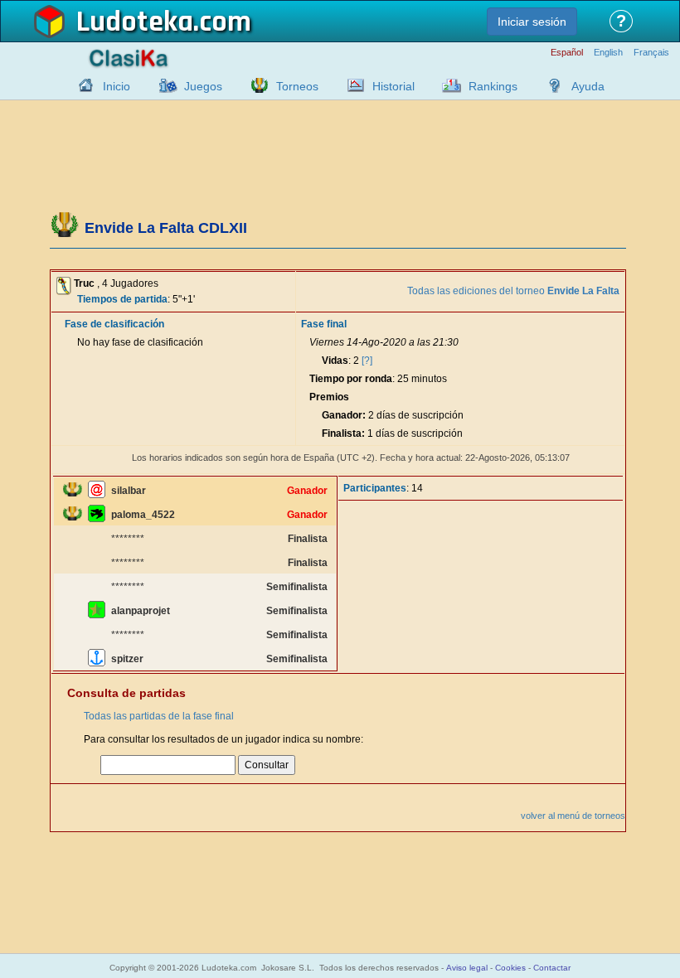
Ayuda (588, 86)
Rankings (493, 86)
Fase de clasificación (114, 324)
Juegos (203, 86)
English (608, 52)
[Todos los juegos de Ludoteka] (163, 85)
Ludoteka (134, 22)
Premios (329, 397)
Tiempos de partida (122, 299)
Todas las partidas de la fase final (159, 716)
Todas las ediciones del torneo (513, 291)
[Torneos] (255, 85)
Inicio (116, 86)
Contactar (552, 967)
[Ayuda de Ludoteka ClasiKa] (550, 85)
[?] (367, 360)
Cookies (510, 967)
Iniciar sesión (532, 21)
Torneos (297, 86)
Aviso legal (467, 967)
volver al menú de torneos (573, 816)
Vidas (335, 360)
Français (651, 52)
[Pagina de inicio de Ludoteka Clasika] (82, 85)
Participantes (374, 488)
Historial (393, 86)
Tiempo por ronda (350, 379)
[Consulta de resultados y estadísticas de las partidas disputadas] (351, 85)
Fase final (324, 324)
